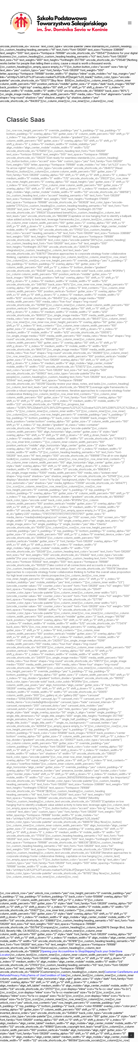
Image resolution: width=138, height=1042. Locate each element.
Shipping (90, 951)
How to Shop (77, 951)
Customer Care (113, 972)
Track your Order (105, 951)
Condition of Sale (55, 975)
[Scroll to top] (131, 1035)
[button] (129, 23)
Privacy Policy (19, 975)
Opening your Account (55, 951)
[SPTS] (60, 23)
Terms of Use (36, 975)
